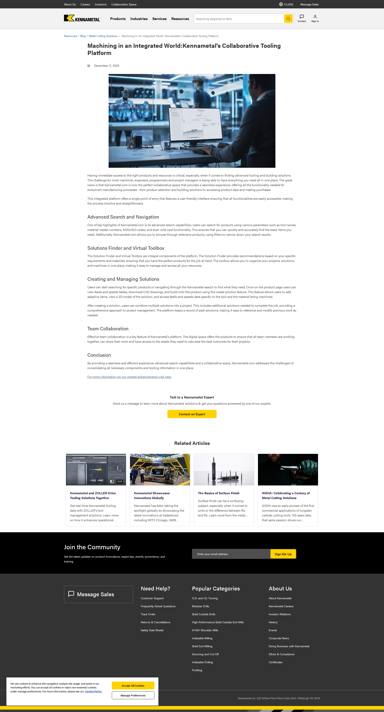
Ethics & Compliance (281, 654)
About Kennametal (280, 598)
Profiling (197, 670)
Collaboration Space (123, 4)
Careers (85, 4)
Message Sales (309, 4)
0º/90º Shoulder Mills (205, 630)
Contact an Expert (192, 414)
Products (118, 18)
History (273, 622)
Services (159, 18)
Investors (101, 4)
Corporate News (279, 638)
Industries (139, 18)
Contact (302, 21)
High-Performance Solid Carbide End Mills (218, 622)
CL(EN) (288, 4)
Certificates (275, 662)
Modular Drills (200, 606)
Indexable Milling (202, 638)
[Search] (288, 18)
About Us (70, 4)
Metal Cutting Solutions (103, 36)
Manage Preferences (133, 695)
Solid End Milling (202, 646)
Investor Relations (280, 614)
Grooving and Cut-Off (205, 654)
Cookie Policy (93, 691)
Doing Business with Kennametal (289, 646)
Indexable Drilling (202, 662)
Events (273, 630)
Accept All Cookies (133, 685)
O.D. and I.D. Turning (205, 598)
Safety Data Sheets (152, 630)
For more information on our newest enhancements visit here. (129, 376)
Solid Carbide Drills (203, 614)
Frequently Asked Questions (158, 606)
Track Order (148, 614)
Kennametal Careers (281, 606)
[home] (82, 20)
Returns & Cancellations (155, 622)
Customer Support (152, 598)
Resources (180, 18)
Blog (83, 36)
